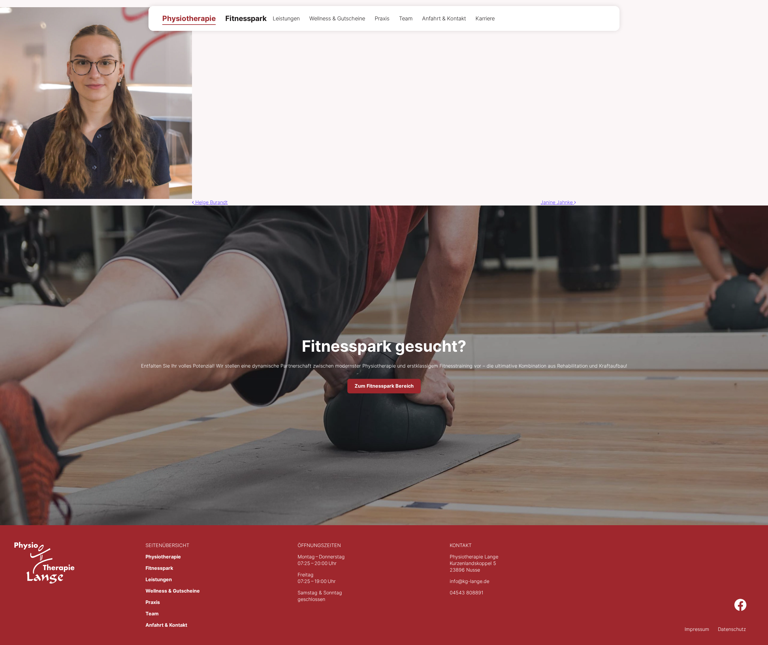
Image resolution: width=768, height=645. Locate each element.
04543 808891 (466, 593)
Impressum (697, 629)
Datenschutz (732, 629)
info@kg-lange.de (469, 581)
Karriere (485, 18)
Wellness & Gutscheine (337, 18)
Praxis (382, 18)
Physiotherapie (189, 18)
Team (405, 18)
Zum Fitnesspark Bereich (384, 386)
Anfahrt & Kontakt (444, 18)
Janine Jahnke (557, 202)
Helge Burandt (211, 202)
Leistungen (286, 18)
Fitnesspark (246, 18)
